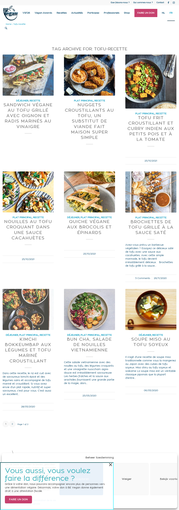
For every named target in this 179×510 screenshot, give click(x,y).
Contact (160, 2)
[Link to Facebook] (168, 2)
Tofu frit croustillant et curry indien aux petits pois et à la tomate (150, 129)
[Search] (6, 28)
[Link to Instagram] (173, 2)
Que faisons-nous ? (120, 2)
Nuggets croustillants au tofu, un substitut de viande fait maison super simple (89, 121)
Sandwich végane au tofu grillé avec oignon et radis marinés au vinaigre (28, 116)
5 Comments (142, 278)
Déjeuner (22, 101)
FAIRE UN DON (18, 499)
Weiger (127, 479)
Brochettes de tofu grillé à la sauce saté (151, 227)
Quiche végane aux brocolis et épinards (89, 227)
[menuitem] (120, 2)
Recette (35, 101)
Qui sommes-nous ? (143, 2)
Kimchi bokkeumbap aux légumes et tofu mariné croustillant (28, 350)
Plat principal (83, 101)
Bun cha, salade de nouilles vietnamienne (89, 344)
